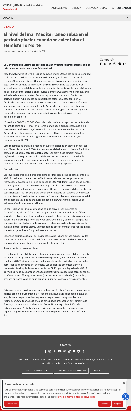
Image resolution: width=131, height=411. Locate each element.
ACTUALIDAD (59, 7)
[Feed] (83, 351)
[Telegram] (119, 64)
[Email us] (124, 64)
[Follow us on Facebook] (101, 64)
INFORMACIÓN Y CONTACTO (71, 370)
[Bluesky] (74, 351)
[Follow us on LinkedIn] (110, 64)
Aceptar (117, 403)
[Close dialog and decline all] (124, 381)
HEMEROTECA (99, 370)
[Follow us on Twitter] (105, 64)
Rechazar (104, 403)
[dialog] (64, 394)
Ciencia (9, 26)
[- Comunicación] (24, 7)
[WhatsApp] (114, 64)
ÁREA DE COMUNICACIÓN (37, 370)
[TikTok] (69, 351)
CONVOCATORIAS (96, 7)
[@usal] (78, 351)
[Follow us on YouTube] (60, 351)
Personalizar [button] (12, 403)
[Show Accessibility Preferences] (125, 396)
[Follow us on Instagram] (49, 351)
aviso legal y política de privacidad (76, 396)
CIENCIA (76, 7)
